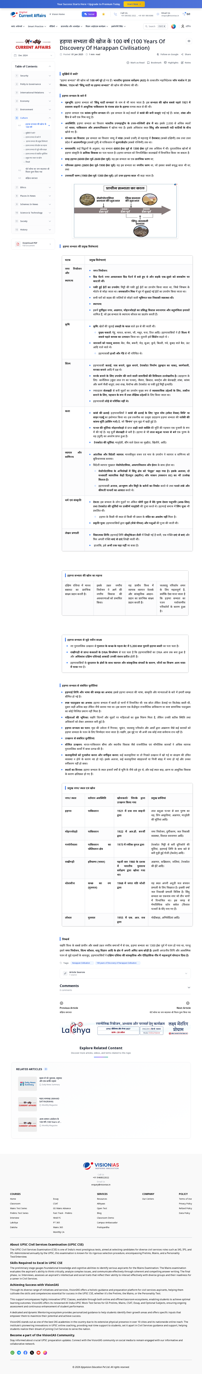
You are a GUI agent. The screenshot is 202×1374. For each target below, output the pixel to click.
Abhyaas (101, 1203)
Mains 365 (58, 1227)
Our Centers (148, 1198)
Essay (56, 1198)
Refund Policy (185, 1208)
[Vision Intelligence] (173, 26)
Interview (14, 1217)
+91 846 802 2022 (128, 16)
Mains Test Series (18, 1208)
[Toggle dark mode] (103, 14)
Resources (102, 1198)
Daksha (13, 1227)
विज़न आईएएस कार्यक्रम (95, 26)
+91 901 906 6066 (145, 15)
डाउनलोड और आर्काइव (70, 26)
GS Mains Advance (62, 1208)
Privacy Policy (185, 1203)
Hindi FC (57, 1217)
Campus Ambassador (107, 1222)
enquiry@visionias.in (100, 1184)
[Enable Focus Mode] (189, 41)
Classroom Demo (105, 1217)
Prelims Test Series (19, 1213)
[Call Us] (115, 14)
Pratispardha (103, 1227)
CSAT (55, 1203)
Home (13, 1198)
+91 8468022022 (101, 1177)
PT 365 (56, 1222)
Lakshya (14, 1222)
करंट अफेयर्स (16, 26)
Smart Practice (35, 26)
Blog (99, 1213)
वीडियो (52, 26)
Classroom (15, 1203)
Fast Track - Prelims (62, 1213)
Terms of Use (185, 1198)
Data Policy (184, 1213)
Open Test (102, 1208)
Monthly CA (58, 1232)
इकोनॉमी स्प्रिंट (117, 26)
